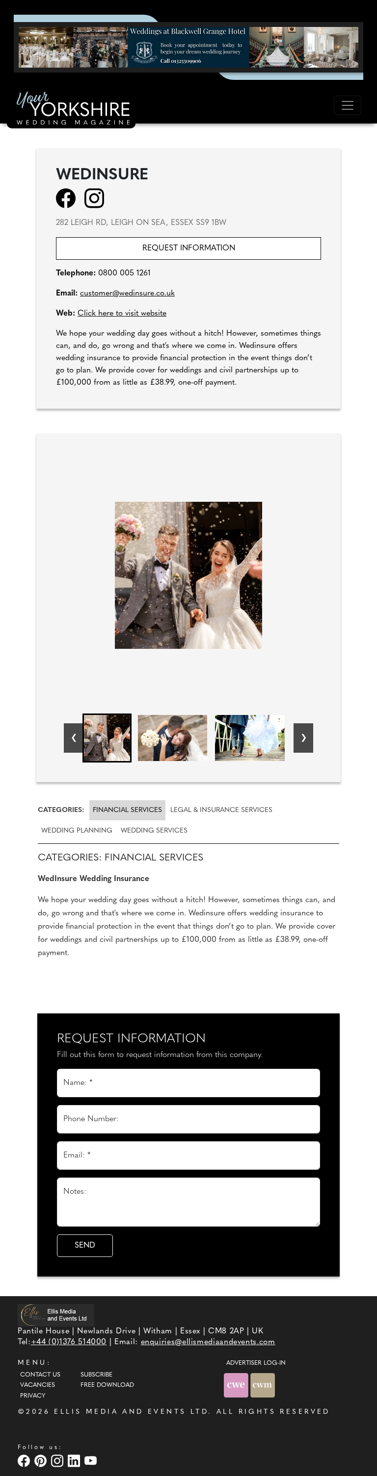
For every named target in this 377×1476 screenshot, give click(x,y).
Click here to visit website (122, 314)
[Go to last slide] (73, 738)
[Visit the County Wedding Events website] (237, 1385)
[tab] (63, 810)
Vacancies (37, 1385)
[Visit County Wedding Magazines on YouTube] (91, 1460)
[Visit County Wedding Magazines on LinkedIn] (75, 1460)
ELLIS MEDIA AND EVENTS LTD (131, 1412)
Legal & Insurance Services (221, 810)
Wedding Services (154, 831)
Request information (188, 248)
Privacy (32, 1396)
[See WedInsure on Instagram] (97, 198)
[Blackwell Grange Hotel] (188, 47)
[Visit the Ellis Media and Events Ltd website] (56, 1315)
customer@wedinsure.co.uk (127, 293)
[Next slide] (303, 738)
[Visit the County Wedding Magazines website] (262, 1385)
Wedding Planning (76, 831)
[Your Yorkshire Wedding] (71, 109)
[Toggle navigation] (347, 105)
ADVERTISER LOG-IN (256, 1363)
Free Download (107, 1385)
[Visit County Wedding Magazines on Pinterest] (41, 1460)
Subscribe (96, 1375)
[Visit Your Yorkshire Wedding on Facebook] (25, 1460)
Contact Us (40, 1375)
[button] (107, 738)
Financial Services (127, 810)
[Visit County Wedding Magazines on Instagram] (58, 1460)
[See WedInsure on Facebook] (69, 198)
